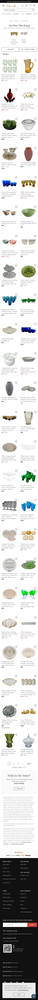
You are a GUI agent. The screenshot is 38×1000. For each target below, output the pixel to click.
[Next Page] (23, 763)
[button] (3, 6)
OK (19, 994)
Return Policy (6, 871)
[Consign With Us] (27, 6)
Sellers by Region (7, 904)
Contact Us (6, 868)
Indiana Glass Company (17, 844)
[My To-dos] (23, 6)
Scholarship (23, 908)
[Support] (33, 996)
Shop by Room (6, 908)
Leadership (23, 897)
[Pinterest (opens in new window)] (17, 982)
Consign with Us (24, 875)
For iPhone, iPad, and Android (10, 941)
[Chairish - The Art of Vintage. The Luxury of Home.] (11, 5)
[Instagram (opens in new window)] (5, 982)
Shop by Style (6, 893)
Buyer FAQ (23, 864)
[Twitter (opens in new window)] (23, 982)
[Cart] (34, 6)
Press (21, 904)
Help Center (6, 864)
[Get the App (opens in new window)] (7, 948)
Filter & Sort (29, 49)
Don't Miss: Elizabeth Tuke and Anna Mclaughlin (19, 1)
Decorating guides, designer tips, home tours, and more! (18, 934)
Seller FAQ (23, 879)
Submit (32, 925)
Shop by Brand (7, 897)
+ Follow (10, 49)
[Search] (33, 9)
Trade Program (24, 868)
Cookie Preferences (23, 990)
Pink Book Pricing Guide (9, 879)
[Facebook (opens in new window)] (11, 982)
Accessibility (6, 882)
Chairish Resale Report (26, 912)
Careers (22, 901)
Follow (19, 788)
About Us (22, 893)
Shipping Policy (7, 875)
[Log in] (18, 5)
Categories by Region (8, 901)
